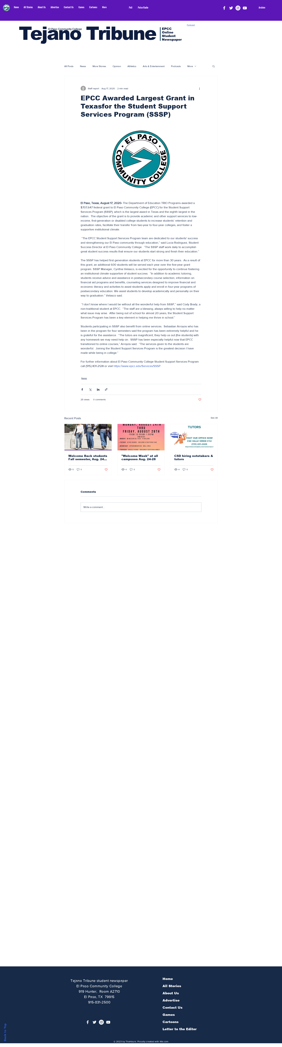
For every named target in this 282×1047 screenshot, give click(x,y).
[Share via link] (106, 389)
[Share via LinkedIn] (98, 389)
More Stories (99, 66)
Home (168, 979)
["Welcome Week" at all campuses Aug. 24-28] (141, 437)
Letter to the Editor (180, 1029)
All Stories (172, 986)
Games (169, 1014)
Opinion (117, 66)
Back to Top (5, 1032)
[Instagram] (237, 8)
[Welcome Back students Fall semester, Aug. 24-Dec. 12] (88, 437)
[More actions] (199, 88)
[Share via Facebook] (82, 389)
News (83, 66)
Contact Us (172, 1007)
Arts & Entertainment (153, 66)
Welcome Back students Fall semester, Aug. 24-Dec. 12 (87, 457)
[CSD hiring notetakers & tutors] (194, 437)
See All (214, 417)
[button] (213, 66)
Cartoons (171, 1022)
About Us (171, 993)
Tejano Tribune (87, 33)
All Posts (68, 66)
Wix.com (164, 1041)
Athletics (131, 66)
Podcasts (176, 66)
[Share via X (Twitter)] (90, 389)
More (190, 66)
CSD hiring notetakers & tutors (193, 457)
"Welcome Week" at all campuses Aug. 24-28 (139, 457)
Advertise (171, 1000)
